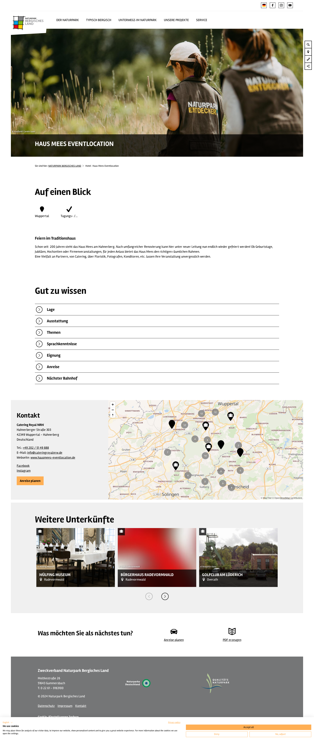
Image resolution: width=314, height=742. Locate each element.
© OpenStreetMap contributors (287, 497)
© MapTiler (266, 497)
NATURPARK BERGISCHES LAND (64, 165)
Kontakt (80, 706)
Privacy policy (174, 722)
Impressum (65, 706)
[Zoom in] (112, 404)
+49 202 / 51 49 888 (36, 448)
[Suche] (308, 44)
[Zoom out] (112, 409)
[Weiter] (165, 596)
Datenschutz (46, 706)
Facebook (23, 466)
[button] (272, 5)
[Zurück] (149, 596)
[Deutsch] (264, 5)
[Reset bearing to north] (112, 415)
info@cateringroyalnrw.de (44, 453)
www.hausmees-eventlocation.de (53, 458)
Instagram (24, 471)
